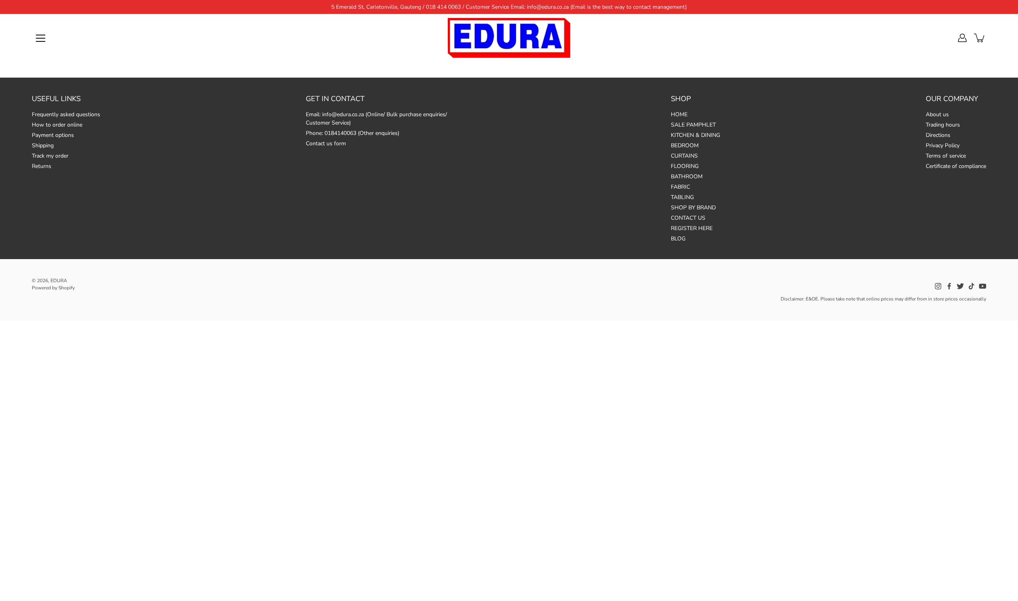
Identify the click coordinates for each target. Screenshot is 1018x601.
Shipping (43, 145)
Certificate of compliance (956, 166)
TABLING (682, 197)
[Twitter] (960, 286)
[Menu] (40, 38)
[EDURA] (509, 38)
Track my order (50, 156)
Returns (41, 166)
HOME (679, 114)
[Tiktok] (971, 286)
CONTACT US (688, 218)
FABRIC (680, 187)
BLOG (678, 238)
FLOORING (685, 166)
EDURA (59, 280)
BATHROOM (687, 176)
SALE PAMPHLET (693, 125)
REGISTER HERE (692, 228)
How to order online (57, 125)
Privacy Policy (943, 145)
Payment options (53, 135)
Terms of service (946, 156)
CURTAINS (684, 156)
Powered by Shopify (53, 288)
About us (937, 114)
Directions (938, 135)
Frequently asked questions (66, 114)
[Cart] (979, 37)
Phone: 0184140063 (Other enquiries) (352, 133)
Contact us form (326, 143)
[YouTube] (982, 286)
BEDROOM (685, 145)
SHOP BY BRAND (693, 207)
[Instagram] (938, 286)
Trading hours (943, 125)
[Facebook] (949, 286)
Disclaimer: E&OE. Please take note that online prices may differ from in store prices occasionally (883, 299)
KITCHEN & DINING (695, 135)
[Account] (962, 37)
